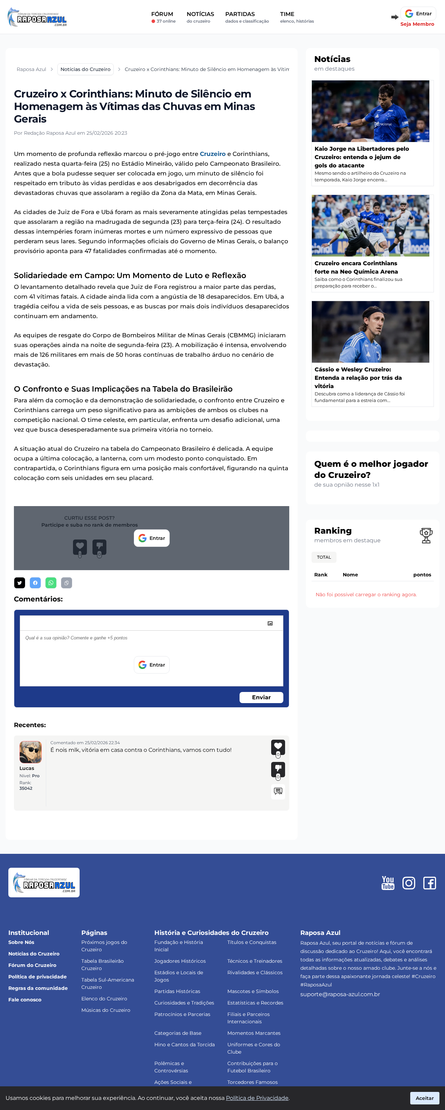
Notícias (200, 17)
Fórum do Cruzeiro (32, 965)
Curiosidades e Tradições (184, 1003)
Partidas (247, 17)
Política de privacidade (37, 977)
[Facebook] (430, 883)
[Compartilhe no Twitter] (19, 583)
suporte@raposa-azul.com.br (340, 994)
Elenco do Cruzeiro (104, 998)
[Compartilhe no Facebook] (35, 583)
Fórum (163, 17)
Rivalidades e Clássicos (255, 972)
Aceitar (425, 1098)
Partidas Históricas (177, 991)
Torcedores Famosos (252, 1082)
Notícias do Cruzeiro (33, 954)
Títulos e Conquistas (251, 942)
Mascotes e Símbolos (253, 991)
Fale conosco (24, 1000)
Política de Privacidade (257, 1098)
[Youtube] (388, 883)
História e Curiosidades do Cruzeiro (211, 933)
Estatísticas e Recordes (255, 1003)
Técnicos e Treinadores (254, 961)
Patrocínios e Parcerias (182, 1014)
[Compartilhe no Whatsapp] (51, 583)
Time (297, 17)
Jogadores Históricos (180, 961)
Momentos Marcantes (254, 1033)
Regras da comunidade (38, 988)
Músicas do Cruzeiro (105, 1010)
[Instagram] (409, 883)
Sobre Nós (21, 942)
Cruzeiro (213, 153)
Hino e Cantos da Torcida (184, 1044)
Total (324, 557)
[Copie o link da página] (66, 583)
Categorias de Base (177, 1033)
